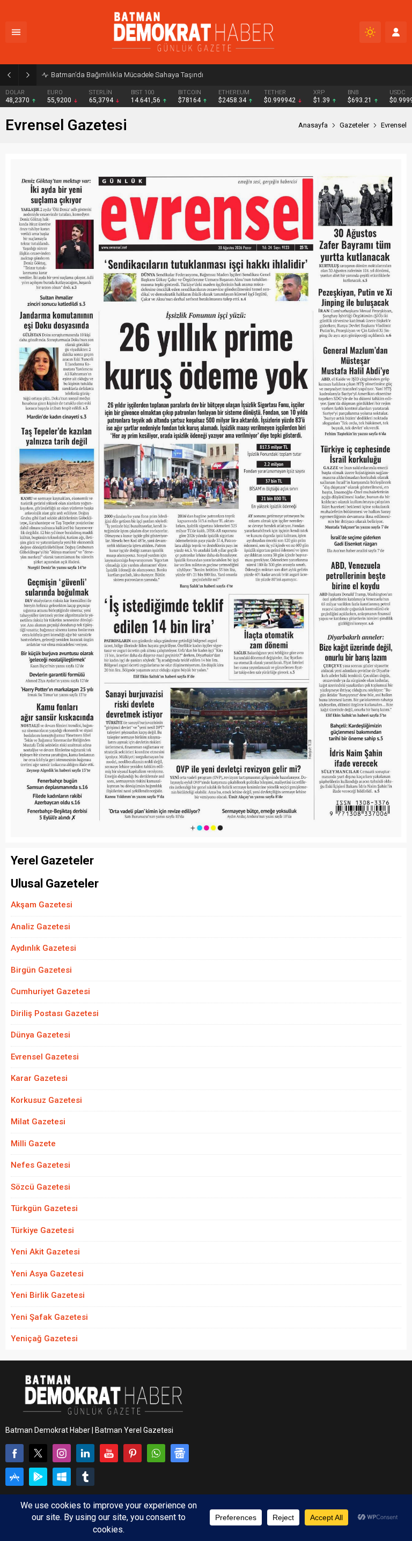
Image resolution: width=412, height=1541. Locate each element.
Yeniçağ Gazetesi (44, 1338)
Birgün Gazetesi (41, 970)
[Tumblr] (85, 1477)
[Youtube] (109, 1453)
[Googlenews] (180, 1453)
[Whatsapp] (156, 1453)
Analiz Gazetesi (40, 926)
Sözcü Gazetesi (40, 1187)
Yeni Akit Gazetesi (45, 1252)
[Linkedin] (85, 1453)
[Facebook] (14, 1453)
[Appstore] (14, 1477)
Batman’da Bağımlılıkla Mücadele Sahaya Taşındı (127, 75)
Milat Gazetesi (38, 1121)
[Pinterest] (132, 1453)
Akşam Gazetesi (41, 904)
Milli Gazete (33, 1143)
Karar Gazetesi (39, 1078)
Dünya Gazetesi (40, 1035)
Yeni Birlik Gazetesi (48, 1295)
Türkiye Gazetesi (42, 1230)
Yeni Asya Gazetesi (47, 1274)
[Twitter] (38, 1453)
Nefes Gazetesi (40, 1165)
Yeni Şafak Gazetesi (49, 1317)
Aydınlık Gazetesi (43, 948)
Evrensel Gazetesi (45, 1057)
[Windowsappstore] (62, 1477)
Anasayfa (313, 125)
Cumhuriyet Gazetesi (50, 991)
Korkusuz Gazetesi (46, 1100)
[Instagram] (62, 1453)
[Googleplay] (38, 1477)
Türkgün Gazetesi (44, 1208)
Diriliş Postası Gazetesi (55, 1013)
